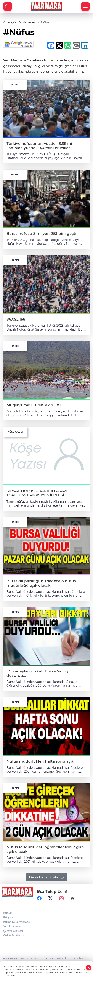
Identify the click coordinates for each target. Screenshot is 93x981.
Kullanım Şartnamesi (16, 921)
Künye (7, 912)
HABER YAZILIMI (14, 958)
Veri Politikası (12, 926)
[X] (50, 898)
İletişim (8, 917)
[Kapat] (88, 968)
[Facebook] (39, 898)
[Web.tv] (72, 898)
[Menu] (85, 6)
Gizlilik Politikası (13, 935)
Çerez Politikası (13, 931)
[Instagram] (61, 898)
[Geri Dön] (7, 6)
